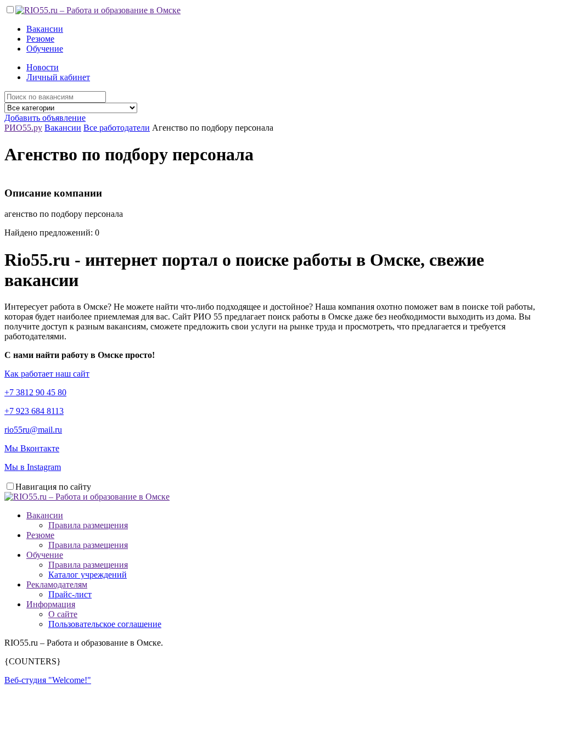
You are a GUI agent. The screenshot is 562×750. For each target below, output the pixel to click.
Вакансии (44, 28)
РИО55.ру (23, 127)
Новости (42, 67)
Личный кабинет (58, 77)
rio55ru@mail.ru (33, 429)
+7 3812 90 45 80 (35, 392)
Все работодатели (116, 127)
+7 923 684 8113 (34, 411)
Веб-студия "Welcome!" (47, 680)
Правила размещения (88, 525)
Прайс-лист (70, 594)
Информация (50, 604)
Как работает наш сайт (46, 373)
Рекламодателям (56, 584)
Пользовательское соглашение (104, 624)
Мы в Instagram (32, 467)
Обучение (44, 48)
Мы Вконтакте (31, 448)
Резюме (40, 38)
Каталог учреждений (87, 574)
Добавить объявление (45, 117)
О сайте (62, 614)
